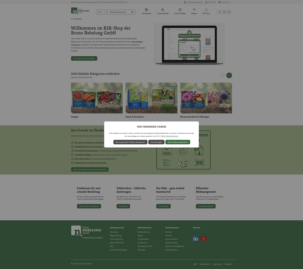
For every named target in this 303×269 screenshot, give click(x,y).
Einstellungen (156, 142)
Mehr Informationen (169, 136)
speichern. (157, 136)
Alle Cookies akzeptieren (178, 142)
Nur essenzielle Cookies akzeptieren (130, 142)
